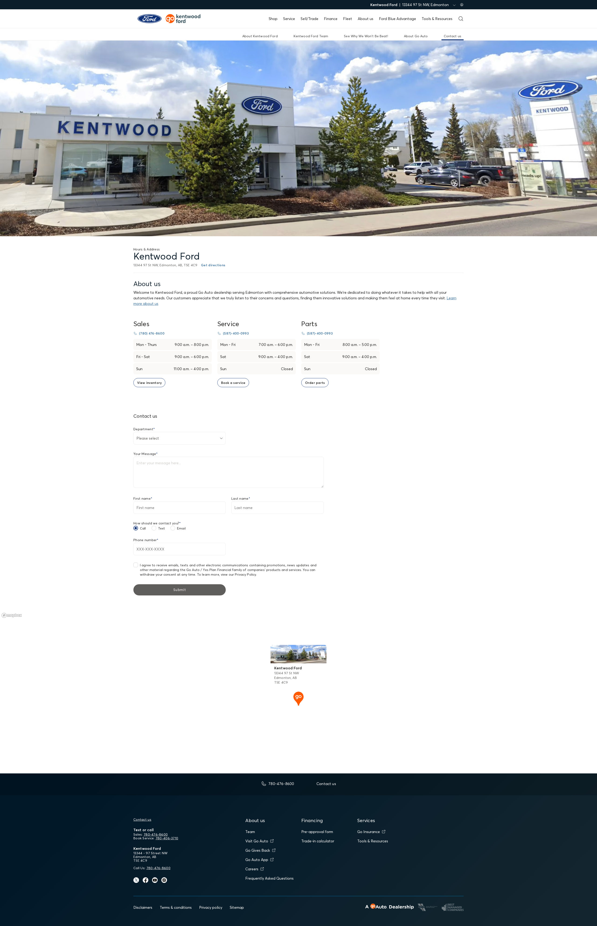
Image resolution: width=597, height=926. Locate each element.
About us (365, 18)
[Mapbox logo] (11, 615)
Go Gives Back (257, 850)
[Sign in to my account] (462, 5)
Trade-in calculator (317, 841)
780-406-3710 (167, 838)
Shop (273, 18)
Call (143, 528)
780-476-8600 (156, 834)
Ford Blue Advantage (397, 18)
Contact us (142, 819)
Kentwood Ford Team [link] (311, 36)
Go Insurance (368, 831)
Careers (251, 869)
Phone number (146, 540)
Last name (240, 498)
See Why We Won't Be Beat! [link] (366, 36)
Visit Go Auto (256, 841)
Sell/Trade (309, 18)
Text (161, 528)
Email (181, 528)
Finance (330, 18)
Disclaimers (142, 907)
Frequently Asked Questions (269, 878)
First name (142, 498)
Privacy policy (210, 907)
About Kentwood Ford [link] (260, 36)
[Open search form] (461, 18)
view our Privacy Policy (238, 574)
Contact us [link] (452, 36)
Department (144, 429)
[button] (298, 698)
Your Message (145, 454)
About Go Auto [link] (416, 36)
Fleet (347, 18)
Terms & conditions (176, 907)
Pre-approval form (317, 831)
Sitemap (237, 907)
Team (250, 831)
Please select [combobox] (147, 438)
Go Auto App (256, 859)
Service (289, 18)
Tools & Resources (437, 18)
